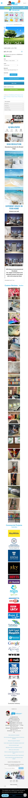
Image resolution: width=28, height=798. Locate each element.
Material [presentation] (6, 103)
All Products (17, 95)
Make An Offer (14, 89)
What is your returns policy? (14, 749)
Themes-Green (14, 96)
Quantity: (6, 72)
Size (5, 59)
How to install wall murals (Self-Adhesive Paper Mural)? (14, 758)
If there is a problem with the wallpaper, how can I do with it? (14, 752)
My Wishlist (17, 7)
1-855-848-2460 (15, 10)
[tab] (14, 101)
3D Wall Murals (12, 95)
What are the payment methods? (14, 740)
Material (6, 68)
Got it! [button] (14, 795)
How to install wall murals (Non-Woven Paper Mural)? (14, 755)
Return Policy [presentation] (8, 110)
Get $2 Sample (7, 7)
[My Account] (12, 8)
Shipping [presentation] (7, 105)
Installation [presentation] (7, 107)
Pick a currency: (14, 784)
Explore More (14, 527)
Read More (21, 285)
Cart (22, 7)
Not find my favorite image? (14, 745)
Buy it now (14, 83)
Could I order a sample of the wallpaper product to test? (14, 743)
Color (5, 63)
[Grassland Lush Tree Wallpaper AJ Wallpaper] (14, 36)
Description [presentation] (7, 101)
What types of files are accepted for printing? (14, 747)
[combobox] (24, 3)
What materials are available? (14, 735)
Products (11, 24)
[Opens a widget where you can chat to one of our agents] (5, 795)
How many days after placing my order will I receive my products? (14, 738)
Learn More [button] (20, 792)
